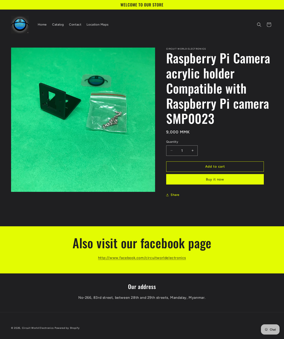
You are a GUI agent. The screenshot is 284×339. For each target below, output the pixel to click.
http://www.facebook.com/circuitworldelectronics (142, 258)
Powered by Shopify (67, 328)
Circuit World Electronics (38, 328)
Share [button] (175, 195)
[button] (259, 25)
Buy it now (215, 179)
